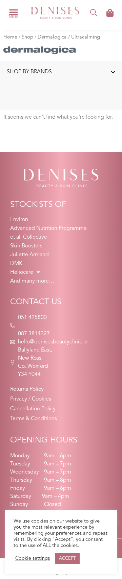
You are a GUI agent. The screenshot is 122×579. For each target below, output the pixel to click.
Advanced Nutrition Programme (48, 228)
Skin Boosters (26, 246)
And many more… (32, 281)
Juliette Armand (29, 255)
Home (10, 37)
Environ (19, 219)
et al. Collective (28, 237)
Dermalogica (52, 37)
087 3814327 (34, 334)
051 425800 (32, 317)
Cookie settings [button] (32, 558)
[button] (13, 12)
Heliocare (21, 272)
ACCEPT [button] (67, 558)
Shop (27, 37)
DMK (16, 263)
